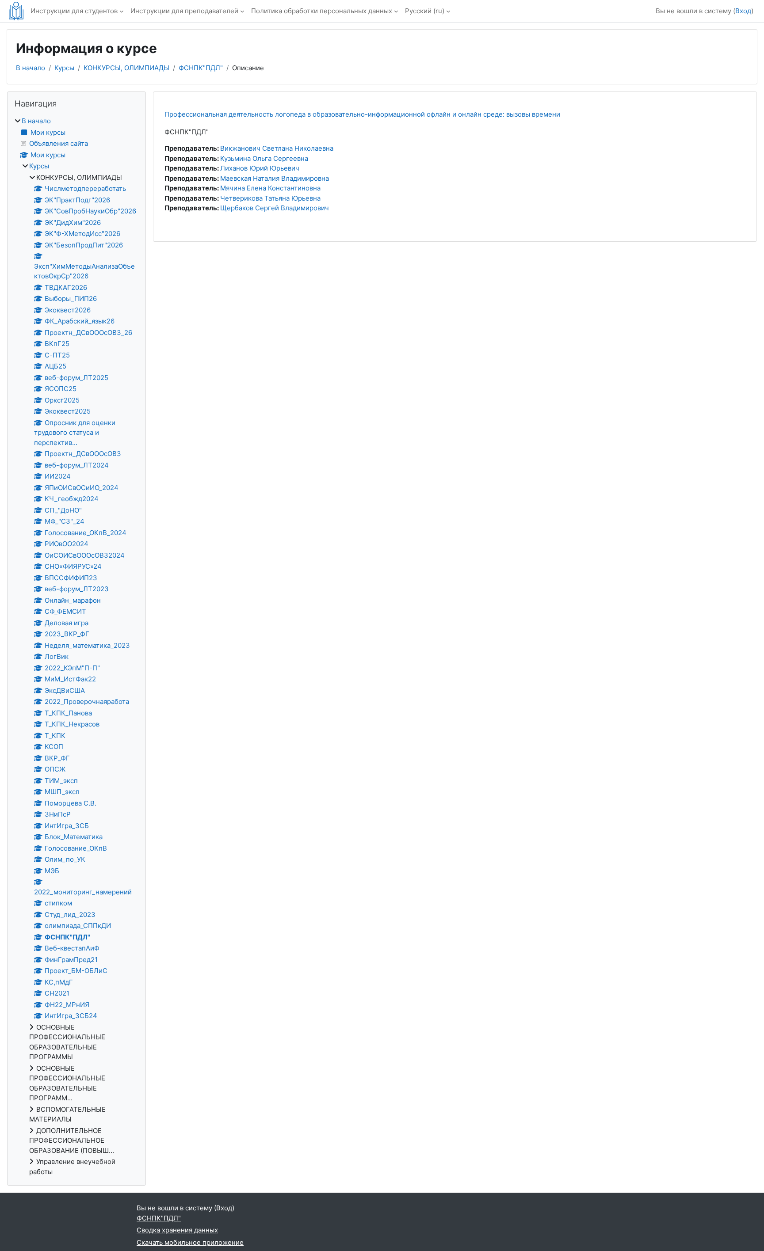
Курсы (64, 68)
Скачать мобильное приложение (190, 1242)
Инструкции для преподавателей (184, 11)
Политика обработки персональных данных (321, 11)
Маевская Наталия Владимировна (274, 178)
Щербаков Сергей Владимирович (274, 208)
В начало (30, 68)
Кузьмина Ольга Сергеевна (264, 158)
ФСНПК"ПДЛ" (201, 68)
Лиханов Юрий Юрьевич (259, 168)
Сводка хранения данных (177, 1230)
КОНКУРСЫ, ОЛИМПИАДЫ (126, 68)
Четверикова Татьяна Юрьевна (270, 198)
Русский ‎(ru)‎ (424, 11)
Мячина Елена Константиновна (270, 188)
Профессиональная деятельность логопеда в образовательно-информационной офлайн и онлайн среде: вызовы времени (362, 114)
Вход (743, 11)
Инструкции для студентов (74, 11)
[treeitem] (76, 646)
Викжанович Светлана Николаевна (276, 148)
